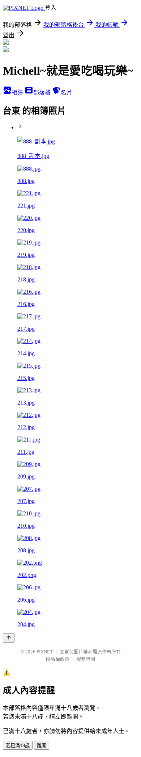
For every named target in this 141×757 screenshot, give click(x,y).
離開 (41, 745)
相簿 (18, 92)
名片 (66, 92)
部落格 (42, 92)
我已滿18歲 (18, 745)
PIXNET (45, 651)
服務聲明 (85, 659)
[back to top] (8, 638)
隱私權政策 (57, 659)
